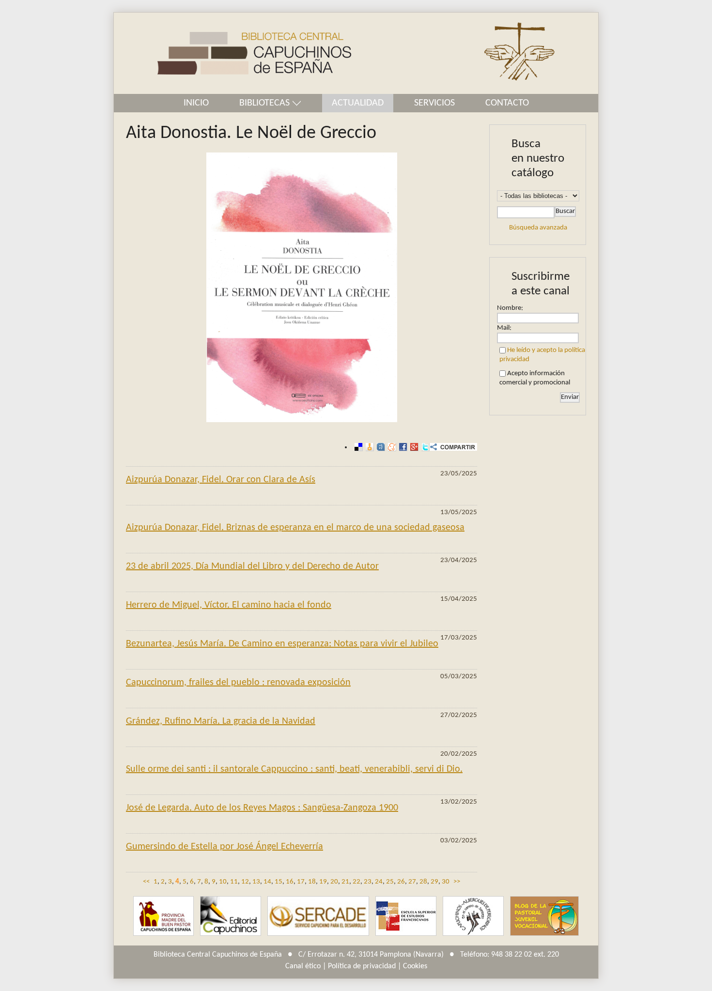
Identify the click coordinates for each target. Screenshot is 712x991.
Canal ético (303, 966)
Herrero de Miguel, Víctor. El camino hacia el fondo (228, 605)
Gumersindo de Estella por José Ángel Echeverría (224, 847)
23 (367, 881)
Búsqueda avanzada (538, 227)
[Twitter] (424, 447)
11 (234, 881)
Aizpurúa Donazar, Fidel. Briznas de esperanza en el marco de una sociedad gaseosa (295, 528)
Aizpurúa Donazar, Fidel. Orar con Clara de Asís (220, 480)
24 (379, 881)
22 (356, 881)
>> (456, 881)
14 (267, 881)
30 (445, 881)
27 (412, 881)
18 (312, 881)
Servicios (434, 103)
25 (390, 881)
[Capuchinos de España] (163, 916)
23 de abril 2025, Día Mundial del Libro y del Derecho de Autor (252, 566)
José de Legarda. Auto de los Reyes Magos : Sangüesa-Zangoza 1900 (262, 808)
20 (334, 881)
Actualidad (358, 103)
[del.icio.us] (357, 447)
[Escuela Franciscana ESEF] (406, 916)
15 (278, 881)
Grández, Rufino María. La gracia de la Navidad (220, 721)
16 (290, 881)
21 (345, 881)
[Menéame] (390, 447)
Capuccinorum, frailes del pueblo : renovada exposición (238, 682)
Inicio (196, 103)
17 (301, 881)
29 (434, 881)
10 (223, 881)
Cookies (415, 966)
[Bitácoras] (368, 447)
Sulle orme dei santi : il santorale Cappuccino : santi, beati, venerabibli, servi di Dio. (294, 769)
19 (323, 881)
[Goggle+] (412, 447)
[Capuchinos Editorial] (230, 916)
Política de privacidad (362, 966)
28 (423, 881)
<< (146, 881)
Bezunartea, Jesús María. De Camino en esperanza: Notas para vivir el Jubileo (282, 644)
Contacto (507, 103)
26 (401, 881)
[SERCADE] (318, 916)
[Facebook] (401, 447)
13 (256, 881)
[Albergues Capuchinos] (473, 916)
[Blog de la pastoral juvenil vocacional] (544, 916)
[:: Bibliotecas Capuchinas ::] (232, 53)
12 (245, 881)
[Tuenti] (379, 447)
